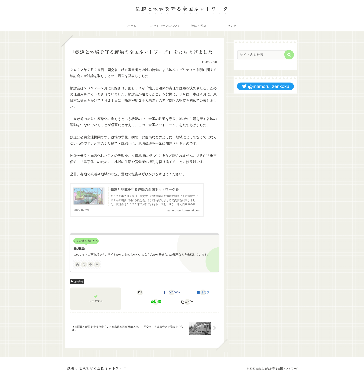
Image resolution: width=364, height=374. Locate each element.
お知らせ (78, 281)
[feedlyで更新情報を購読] (90, 264)
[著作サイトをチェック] (77, 264)
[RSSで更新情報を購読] (96, 264)
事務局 (79, 248)
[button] (187, 302)
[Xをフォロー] (84, 264)
